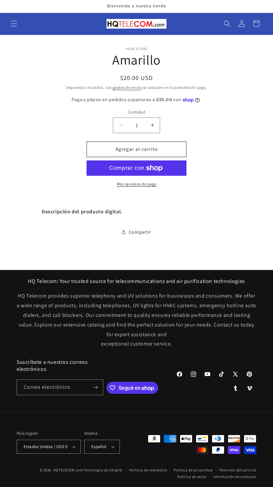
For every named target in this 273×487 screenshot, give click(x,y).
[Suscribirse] (95, 387)
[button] (14, 23)
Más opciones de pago (136, 183)
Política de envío (191, 476)
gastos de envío (127, 87)
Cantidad (136, 112)
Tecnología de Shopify (103, 470)
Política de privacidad (193, 470)
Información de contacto (234, 476)
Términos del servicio (237, 470)
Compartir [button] (140, 232)
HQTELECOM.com (68, 470)
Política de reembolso (148, 470)
